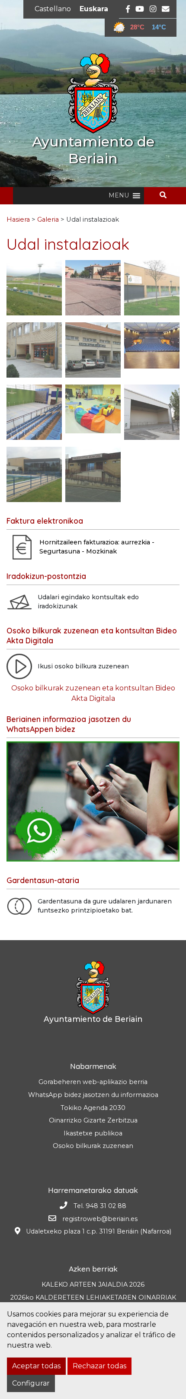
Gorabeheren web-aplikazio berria (93, 1082)
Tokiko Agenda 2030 (93, 1108)
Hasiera (18, 219)
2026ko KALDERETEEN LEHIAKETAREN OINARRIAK (93, 1297)
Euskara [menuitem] (94, 9)
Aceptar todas (36, 1366)
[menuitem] (52, 9)
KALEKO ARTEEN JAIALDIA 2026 (93, 1284)
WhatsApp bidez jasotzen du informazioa (93, 1095)
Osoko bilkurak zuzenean (93, 1146)
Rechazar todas (99, 1366)
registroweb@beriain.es (100, 1219)
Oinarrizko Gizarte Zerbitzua (93, 1120)
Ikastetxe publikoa (93, 1133)
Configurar (31, 1383)
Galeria (48, 219)
